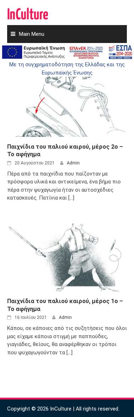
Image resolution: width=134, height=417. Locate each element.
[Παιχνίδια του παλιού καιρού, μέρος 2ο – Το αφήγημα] (67, 102)
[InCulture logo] (28, 11)
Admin (73, 163)
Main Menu (31, 34)
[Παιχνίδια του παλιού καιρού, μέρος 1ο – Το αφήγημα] (67, 257)
